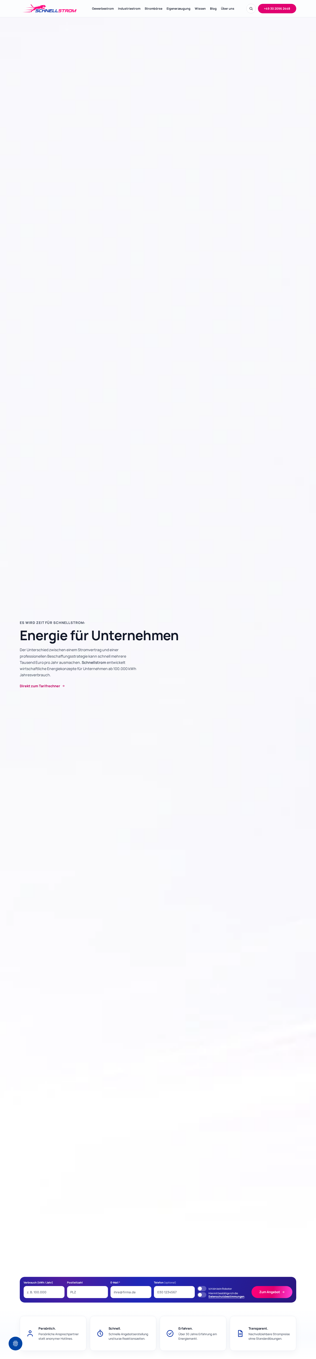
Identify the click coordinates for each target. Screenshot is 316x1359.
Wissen (200, 8)
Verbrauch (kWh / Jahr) (38, 1282)
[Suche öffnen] (251, 8)
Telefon (165, 1282)
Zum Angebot (269, 1292)
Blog (213, 8)
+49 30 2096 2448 (277, 8)
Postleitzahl (75, 1282)
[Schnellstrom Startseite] (50, 8)
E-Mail (115, 1282)
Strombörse (153, 8)
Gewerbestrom (103, 8)
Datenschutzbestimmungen (226, 1296)
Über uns (227, 8)
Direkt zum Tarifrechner (40, 686)
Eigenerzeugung (178, 8)
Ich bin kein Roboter (220, 1288)
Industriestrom (129, 8)
